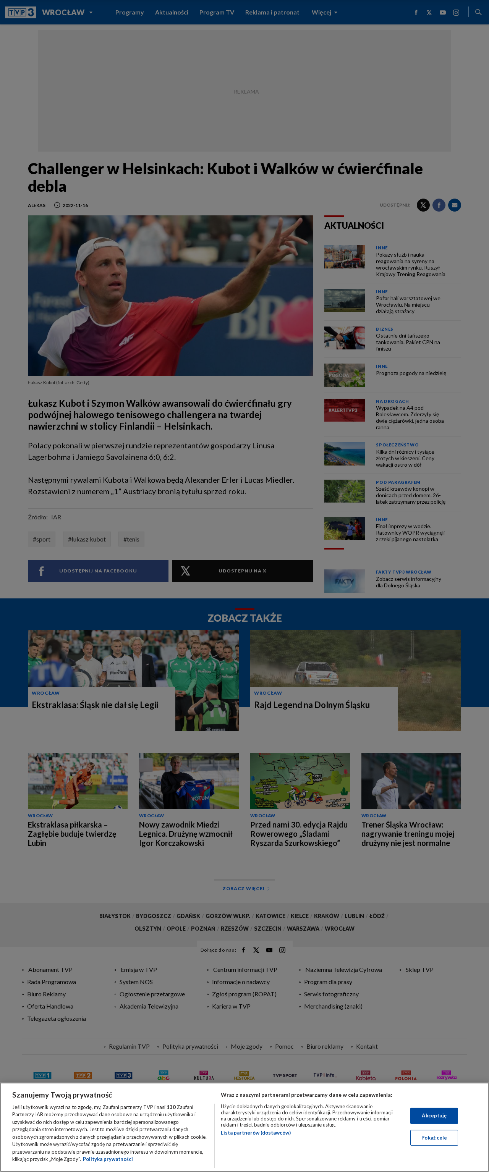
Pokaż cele (434, 1137)
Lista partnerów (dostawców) (256, 1133)
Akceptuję (434, 1115)
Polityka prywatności (108, 1159)
